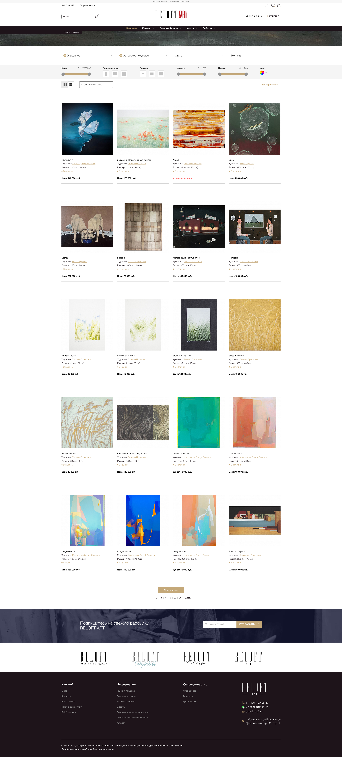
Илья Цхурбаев (247, 164)
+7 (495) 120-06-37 (257, 702)
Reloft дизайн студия (71, 707)
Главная (67, 32)
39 (180, 598)
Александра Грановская (83, 164)
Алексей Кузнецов (192, 164)
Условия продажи (126, 691)
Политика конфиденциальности (133, 712)
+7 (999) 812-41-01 (254, 16)
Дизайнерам (189, 701)
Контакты (66, 696)
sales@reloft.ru (254, 711)
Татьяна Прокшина (137, 164)
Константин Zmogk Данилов (197, 457)
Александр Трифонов (250, 555)
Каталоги (121, 723)
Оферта (121, 707)
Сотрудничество (88, 5)
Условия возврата (126, 701)
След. (188, 598)
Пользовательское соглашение (132, 717)
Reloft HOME (67, 5)
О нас (64, 691)
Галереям (188, 696)
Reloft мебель (68, 701)
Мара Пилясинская (137, 261)
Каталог (76, 32)
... (175, 598)
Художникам (189, 691)
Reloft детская (68, 712)
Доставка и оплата (126, 696)
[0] (279, 5)
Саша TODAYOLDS (193, 261)
